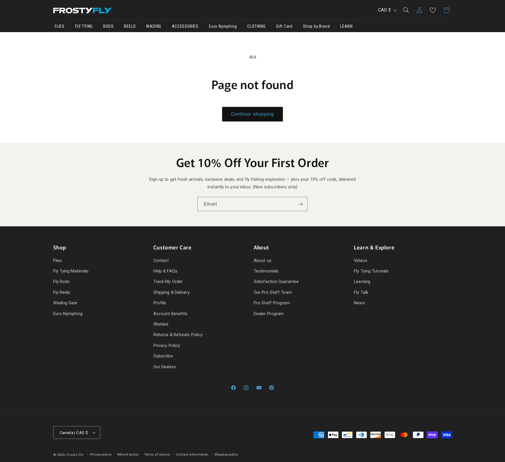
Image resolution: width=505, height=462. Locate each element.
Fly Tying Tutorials (371, 271)
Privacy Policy (166, 345)
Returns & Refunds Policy (178, 334)
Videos (360, 260)
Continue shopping (252, 114)
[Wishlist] (433, 10)
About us (262, 260)
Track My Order (168, 281)
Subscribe (163, 356)
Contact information (192, 454)
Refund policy (127, 454)
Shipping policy (226, 454)
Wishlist (161, 324)
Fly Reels (61, 292)
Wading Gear (65, 302)
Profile (159, 302)
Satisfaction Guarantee (276, 281)
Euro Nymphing (67, 313)
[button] (406, 10)
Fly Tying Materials (71, 271)
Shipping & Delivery (171, 292)
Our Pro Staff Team (273, 292)
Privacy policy (100, 454)
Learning (362, 281)
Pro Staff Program (272, 302)
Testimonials (266, 271)
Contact (161, 260)
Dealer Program (269, 313)
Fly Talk (361, 292)
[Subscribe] (300, 204)
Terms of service (157, 454)
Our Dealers (164, 366)
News (359, 302)
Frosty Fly (75, 455)
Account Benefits (170, 313)
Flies (57, 260)
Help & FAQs (165, 271)
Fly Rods (61, 281)
